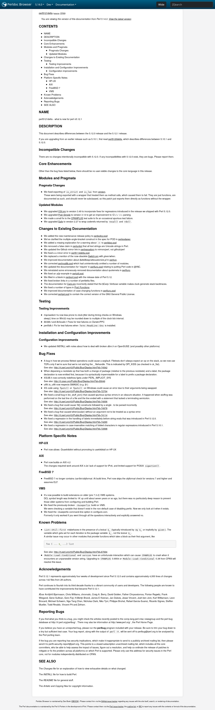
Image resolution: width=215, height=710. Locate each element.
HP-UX (52, 80)
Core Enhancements (54, 43)
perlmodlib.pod (65, 263)
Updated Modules (58, 53)
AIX (51, 84)
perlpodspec (124, 239)
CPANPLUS (77, 218)
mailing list (131, 706)
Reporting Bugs (51, 101)
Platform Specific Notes (55, 77)
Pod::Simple (64, 214)
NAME (47, 33)
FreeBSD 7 (54, 87)
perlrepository (87, 249)
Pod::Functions (81, 287)
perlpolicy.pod (101, 235)
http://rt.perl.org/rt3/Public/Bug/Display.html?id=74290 (80, 421)
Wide (161, 4)
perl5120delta (115, 139)
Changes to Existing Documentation (62, 57)
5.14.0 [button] (38, 4)
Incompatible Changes (55, 40)
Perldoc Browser (19, 4)
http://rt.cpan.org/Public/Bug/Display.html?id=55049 (79, 381)
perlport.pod (72, 277)
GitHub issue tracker (109, 701)
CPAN (62, 13)
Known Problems (52, 94)
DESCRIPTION (51, 36)
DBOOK (75, 701)
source (56, 13)
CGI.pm (62, 211)
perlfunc (126, 270)
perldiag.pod (110, 242)
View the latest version (120, 18)
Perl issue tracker (116, 706)
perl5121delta (46, 13)
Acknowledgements (53, 97)
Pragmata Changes (58, 50)
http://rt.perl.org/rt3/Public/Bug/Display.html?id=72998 (80, 428)
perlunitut (77, 246)
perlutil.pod (77, 273)
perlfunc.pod (96, 266)
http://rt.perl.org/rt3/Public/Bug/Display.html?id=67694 (80, 551)
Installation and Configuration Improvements (66, 67)
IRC (140, 706)
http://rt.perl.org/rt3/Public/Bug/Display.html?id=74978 (80, 408)
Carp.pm (71, 283)
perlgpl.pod (63, 294)
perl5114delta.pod (80, 252)
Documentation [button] (65, 4)
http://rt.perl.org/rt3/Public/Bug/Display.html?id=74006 (80, 401)
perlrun (113, 259)
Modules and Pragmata (55, 46)
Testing (47, 60)
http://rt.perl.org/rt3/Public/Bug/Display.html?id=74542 (80, 367)
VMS (51, 91)
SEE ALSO (49, 104)
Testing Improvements (60, 63)
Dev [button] (49, 4)
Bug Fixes (49, 74)
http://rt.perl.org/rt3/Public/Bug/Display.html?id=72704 (80, 391)
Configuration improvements (63, 70)
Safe (60, 221)
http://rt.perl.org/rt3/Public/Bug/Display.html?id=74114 (80, 415)
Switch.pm (93, 256)
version (101, 191)
